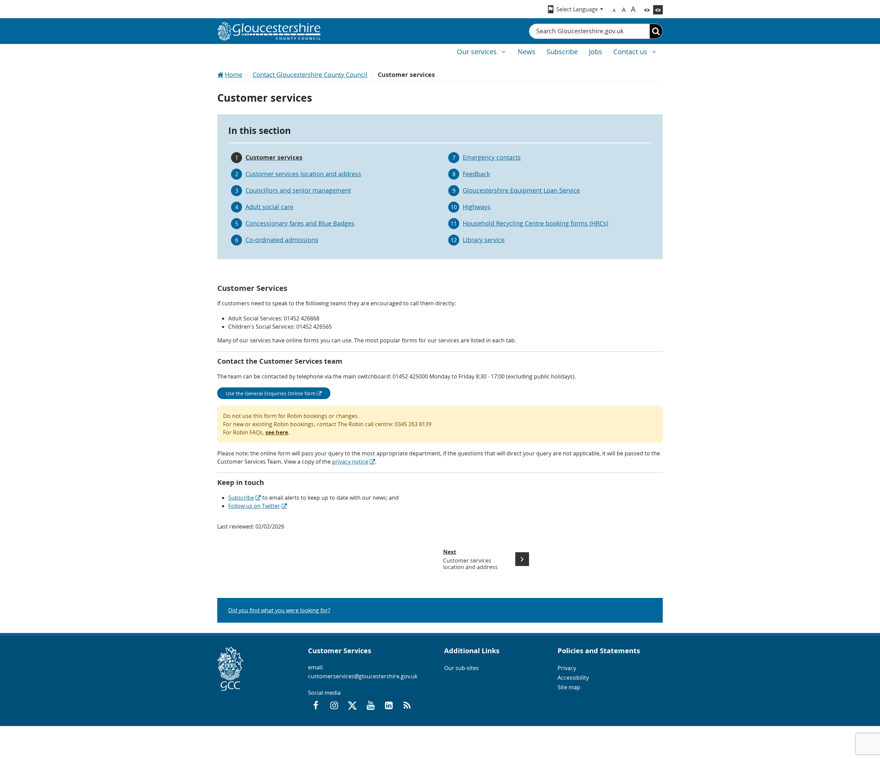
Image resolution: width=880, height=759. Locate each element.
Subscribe (241, 497)
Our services (477, 51)
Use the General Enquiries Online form (271, 393)
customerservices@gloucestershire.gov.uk (362, 676)
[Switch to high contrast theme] (658, 9)
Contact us (631, 51)
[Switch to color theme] (647, 9)
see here (276, 432)
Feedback (476, 174)
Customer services (273, 157)
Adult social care (269, 207)
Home (233, 74)
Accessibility (573, 677)
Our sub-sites (461, 668)
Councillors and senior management (298, 190)
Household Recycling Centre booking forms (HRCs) (535, 223)
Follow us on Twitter (254, 506)
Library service (484, 240)
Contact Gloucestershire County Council (310, 74)
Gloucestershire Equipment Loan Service (521, 190)
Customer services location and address (303, 174)
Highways (477, 207)
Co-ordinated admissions (281, 240)
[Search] (656, 31)
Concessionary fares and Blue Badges (299, 223)
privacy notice (350, 461)
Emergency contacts (492, 157)
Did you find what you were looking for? (279, 610)
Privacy (567, 668)
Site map (569, 687)
